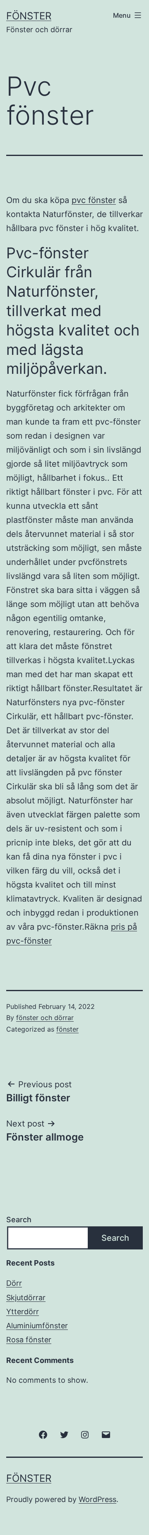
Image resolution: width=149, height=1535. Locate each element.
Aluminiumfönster (37, 1325)
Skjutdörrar (26, 1297)
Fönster (28, 16)
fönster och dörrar (45, 1017)
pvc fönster (94, 200)
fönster (67, 1029)
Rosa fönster (28, 1339)
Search (18, 1219)
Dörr (14, 1283)
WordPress (97, 1499)
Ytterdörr (22, 1311)
